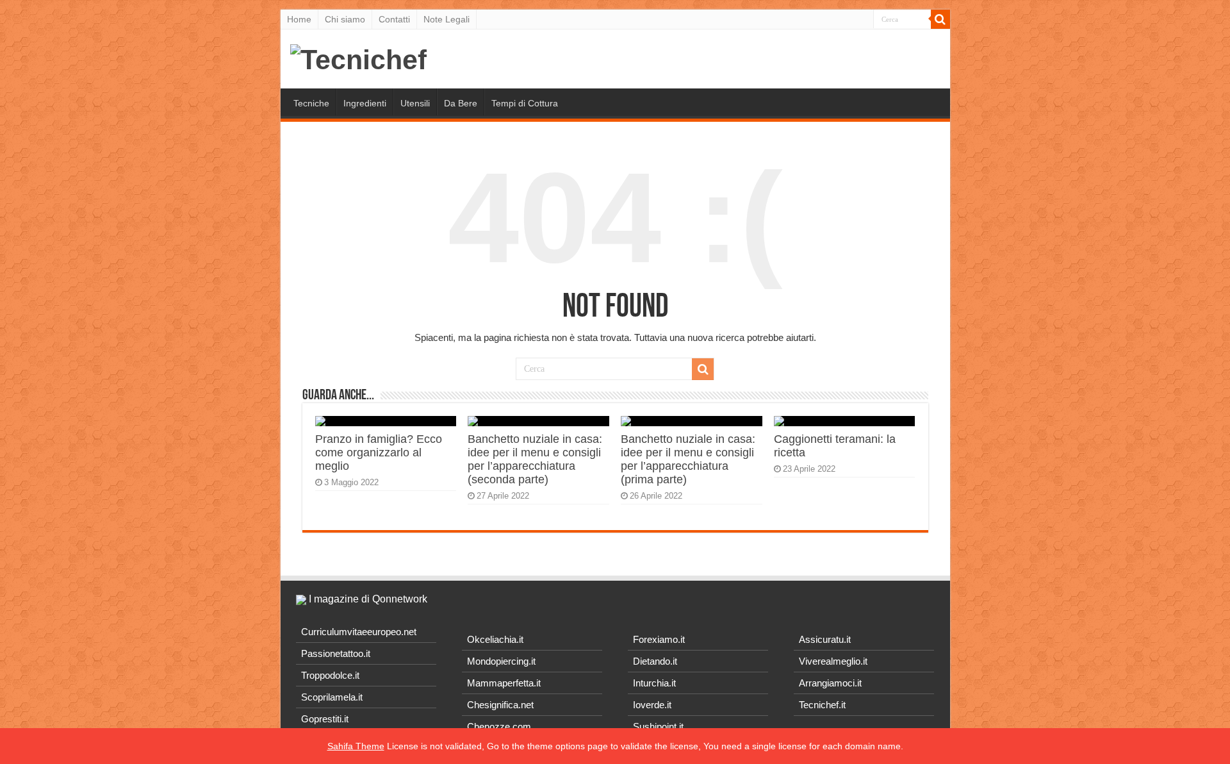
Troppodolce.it (330, 675)
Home (299, 19)
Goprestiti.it (324, 718)
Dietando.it (655, 661)
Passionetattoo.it (335, 653)
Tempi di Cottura (524, 103)
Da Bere (460, 103)
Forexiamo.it (659, 639)
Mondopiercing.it (501, 661)
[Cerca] (940, 19)
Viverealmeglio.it (833, 661)
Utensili (415, 103)
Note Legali (446, 19)
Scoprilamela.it (332, 697)
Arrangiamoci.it (830, 682)
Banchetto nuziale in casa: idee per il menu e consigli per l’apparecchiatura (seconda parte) (535, 459)
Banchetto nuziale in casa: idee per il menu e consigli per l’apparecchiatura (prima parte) (688, 459)
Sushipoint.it (658, 726)
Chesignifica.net (500, 704)
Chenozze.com (499, 726)
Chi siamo (345, 19)
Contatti (394, 19)
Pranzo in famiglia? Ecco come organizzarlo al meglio (378, 452)
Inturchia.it (654, 682)
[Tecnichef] (358, 57)
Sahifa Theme (355, 746)
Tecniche (311, 103)
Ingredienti (364, 103)
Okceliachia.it (495, 639)
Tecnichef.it (822, 704)
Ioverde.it (652, 704)
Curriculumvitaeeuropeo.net (358, 631)
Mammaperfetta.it (504, 682)
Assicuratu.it (825, 639)
